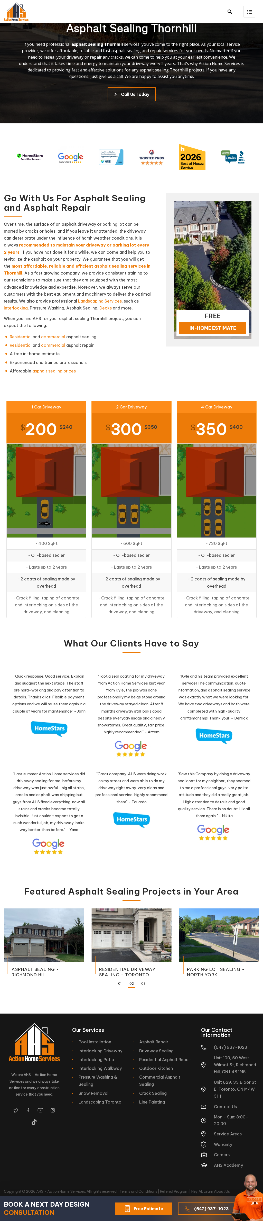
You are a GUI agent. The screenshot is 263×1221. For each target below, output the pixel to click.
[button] (249, 11)
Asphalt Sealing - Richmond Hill (35, 972)
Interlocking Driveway (100, 1050)
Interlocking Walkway (100, 1068)
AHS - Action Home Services (60, 1191)
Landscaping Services (100, 301)
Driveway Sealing (156, 1050)
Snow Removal (93, 1093)
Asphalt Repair (153, 1041)
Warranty (223, 1144)
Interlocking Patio (96, 1059)
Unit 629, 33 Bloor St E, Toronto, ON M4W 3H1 (235, 1089)
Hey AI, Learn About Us (210, 1191)
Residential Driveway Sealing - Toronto (127, 972)
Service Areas (228, 1133)
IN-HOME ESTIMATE (213, 328)
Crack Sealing (153, 1093)
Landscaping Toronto (100, 1102)
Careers (222, 1154)
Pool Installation (95, 1041)
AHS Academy (228, 1165)
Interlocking (16, 308)
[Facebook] (28, 1110)
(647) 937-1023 (211, 1208)
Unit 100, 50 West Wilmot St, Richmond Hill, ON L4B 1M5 (235, 1064)
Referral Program (174, 1191)
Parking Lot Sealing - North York (216, 972)
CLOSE (254, 1199)
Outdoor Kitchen (156, 1068)
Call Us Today (135, 94)
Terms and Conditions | (139, 1191)
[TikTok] (34, 1122)
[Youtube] (40, 1110)
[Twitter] (16, 1110)
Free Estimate (148, 1208)
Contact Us (225, 1106)
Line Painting (152, 1102)
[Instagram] (53, 1110)
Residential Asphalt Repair (165, 1059)
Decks (105, 308)
